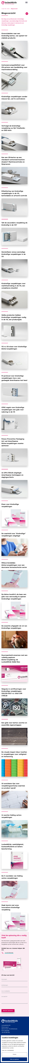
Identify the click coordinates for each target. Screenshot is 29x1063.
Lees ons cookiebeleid (8, 1050)
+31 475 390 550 (9, 953)
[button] (26, 2)
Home (8, 8)
